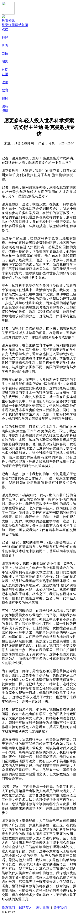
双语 (5, 29)
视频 (5, 98)
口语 (5, 53)
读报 (5, 82)
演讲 (5, 111)
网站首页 (21, 25)
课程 (5, 106)
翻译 (5, 37)
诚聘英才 (25, 907)
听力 (5, 45)
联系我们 (8, 907)
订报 (5, 74)
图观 (5, 61)
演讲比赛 (43, 907)
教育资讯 (8, 20)
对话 (5, 69)
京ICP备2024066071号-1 (35, 912)
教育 (5, 90)
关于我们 (60, 907)
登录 (5, 25)
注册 (11, 25)
